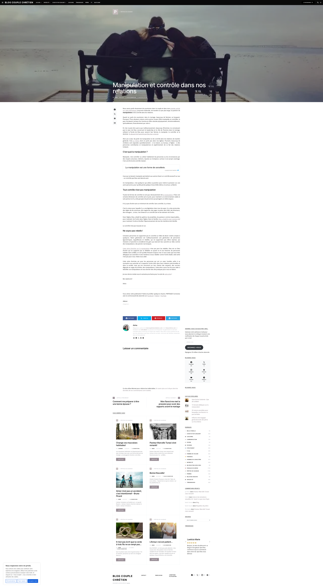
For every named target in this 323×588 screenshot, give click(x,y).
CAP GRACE (144, 330)
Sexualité (190, 479)
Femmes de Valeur (192, 453)
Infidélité (190, 462)
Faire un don (158, 575)
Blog (197, 502)
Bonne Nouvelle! (157, 473)
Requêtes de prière (202, 506)
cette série (168, 274)
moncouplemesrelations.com (154, 328)
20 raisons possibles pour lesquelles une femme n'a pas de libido (200, 412)
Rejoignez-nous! (190, 387)
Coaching (190, 436)
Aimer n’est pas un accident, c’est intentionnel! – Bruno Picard (129, 493)
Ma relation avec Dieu (194, 465)
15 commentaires (167, 448)
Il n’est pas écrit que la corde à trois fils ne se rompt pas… (129, 543)
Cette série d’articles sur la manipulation (136, 248)
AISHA (128, 583)
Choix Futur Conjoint (194, 433)
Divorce (189, 445)
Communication (192, 439)
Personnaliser (11, 581)
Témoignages (191, 482)
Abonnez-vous (194, 347)
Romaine (188, 509)
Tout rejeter (22, 581)
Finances (190, 456)
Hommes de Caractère (194, 459)
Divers (189, 442)
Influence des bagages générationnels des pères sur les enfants (200, 420)
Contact (143, 575)
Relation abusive (192, 476)
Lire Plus (121, 459)
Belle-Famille (191, 431)
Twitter (157, 296)
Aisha (116, 97)
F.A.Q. (188, 451)
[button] (320, 2)
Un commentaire (167, 545)
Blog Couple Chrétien (19, 2)
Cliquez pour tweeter (171, 170)
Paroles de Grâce (192, 468)
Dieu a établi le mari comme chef (169, 219)
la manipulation (168, 195)
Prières (189, 473)
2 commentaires (135, 448)
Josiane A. (120, 448)
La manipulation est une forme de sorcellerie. (145, 167)
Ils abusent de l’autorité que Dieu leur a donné (143, 134)
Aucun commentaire (131, 97)
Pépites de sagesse (193, 471)
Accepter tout (32, 581)
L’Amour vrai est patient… (161, 542)
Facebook (150, 296)
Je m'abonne (307, 2)
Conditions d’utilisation (172, 575)
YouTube (163, 296)
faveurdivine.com (171, 328)
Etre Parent (191, 448)
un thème (135, 141)
